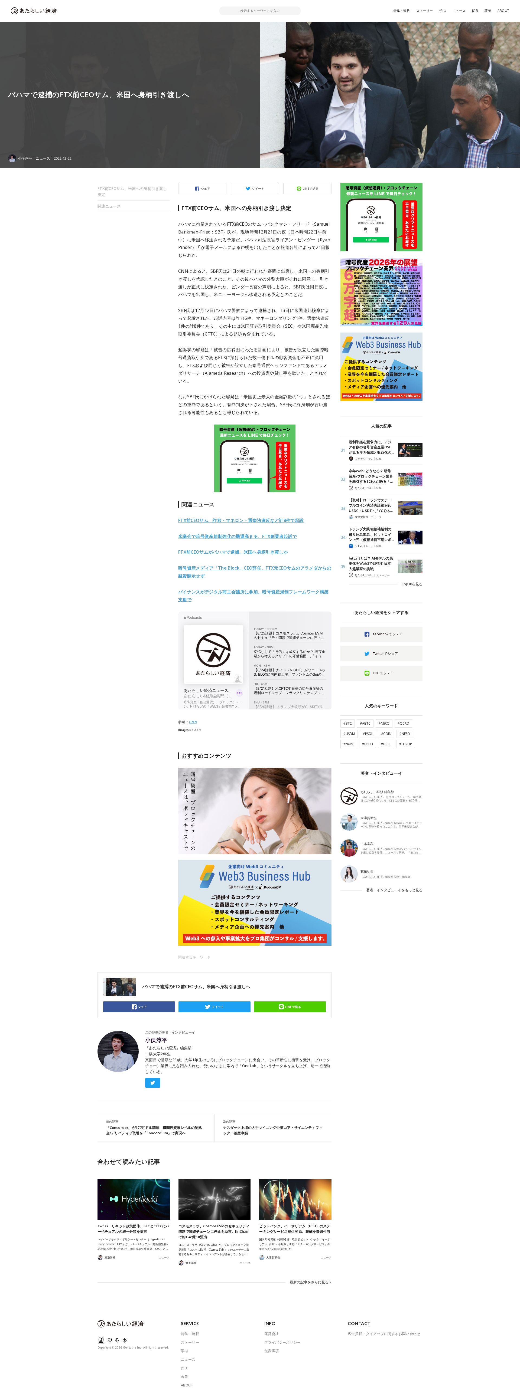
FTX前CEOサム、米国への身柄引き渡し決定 (132, 191)
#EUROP (405, 744)
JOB (475, 10)
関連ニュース (109, 206)
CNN (193, 721)
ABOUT (503, 10)
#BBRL (386, 744)
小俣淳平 (156, 1040)
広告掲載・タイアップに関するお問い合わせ (384, 1333)
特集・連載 (402, 10)
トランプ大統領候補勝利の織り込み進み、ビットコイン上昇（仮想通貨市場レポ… (371, 534)
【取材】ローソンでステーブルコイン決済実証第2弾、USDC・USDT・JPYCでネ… (371, 505)
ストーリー (424, 10)
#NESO (404, 733)
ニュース (459, 10)
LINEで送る (311, 188)
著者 (488, 10)
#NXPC (348, 744)
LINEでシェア (383, 672)
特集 (379, 459)
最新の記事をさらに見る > (311, 1282)
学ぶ (442, 10)
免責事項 (271, 1350)
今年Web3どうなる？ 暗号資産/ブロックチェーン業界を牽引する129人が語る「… (371, 476)
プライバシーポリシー (282, 1342)
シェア (205, 188)
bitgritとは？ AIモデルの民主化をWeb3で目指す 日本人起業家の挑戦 (371, 563)
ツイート (258, 188)
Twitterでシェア (385, 653)
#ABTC (365, 723)
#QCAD (403, 723)
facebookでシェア (388, 634)
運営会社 (271, 1333)
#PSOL (368, 733)
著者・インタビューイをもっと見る (394, 889)
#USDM (349, 733)
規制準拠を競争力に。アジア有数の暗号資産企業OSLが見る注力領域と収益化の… (371, 447)
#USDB (367, 744)
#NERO (384, 723)
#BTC (347, 723)
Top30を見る (412, 583)
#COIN (386, 733)
